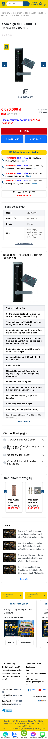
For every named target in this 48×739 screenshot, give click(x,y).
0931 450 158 (17, 701)
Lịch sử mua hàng (8, 664)
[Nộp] (26, 3)
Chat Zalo (15, 737)
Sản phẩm (17, 13)
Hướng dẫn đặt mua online (12, 670)
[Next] (43, 64)
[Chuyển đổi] (43, 440)
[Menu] (45, 4)
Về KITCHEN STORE (33, 664)
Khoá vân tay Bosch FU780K (13, 501)
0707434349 (10, 173)
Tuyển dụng (30, 667)
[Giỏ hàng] (40, 4)
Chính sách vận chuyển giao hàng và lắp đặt (35, 681)
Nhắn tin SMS (42, 737)
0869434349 (10, 158)
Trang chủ (5, 13)
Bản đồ (24, 161)
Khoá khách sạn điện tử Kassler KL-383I (33, 501)
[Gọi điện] (24, 733)
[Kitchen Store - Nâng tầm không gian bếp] (3, 4)
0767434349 (10, 166)
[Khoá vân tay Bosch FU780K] (14, 490)
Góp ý (28, 670)
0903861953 (10, 181)
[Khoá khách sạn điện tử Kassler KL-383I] (34, 490)
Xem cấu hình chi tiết (24, 244)
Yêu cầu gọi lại (5, 737)
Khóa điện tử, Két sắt (20, 15)
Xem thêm (24, 579)
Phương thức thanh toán (11, 673)
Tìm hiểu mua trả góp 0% (11, 667)
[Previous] (4, 64)
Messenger (33, 737)
